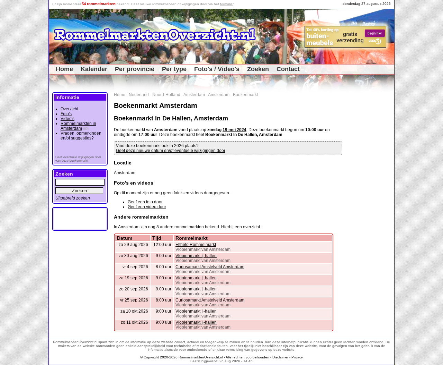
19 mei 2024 (234, 129)
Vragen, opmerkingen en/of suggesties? (81, 136)
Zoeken (258, 69)
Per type (174, 69)
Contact (288, 69)
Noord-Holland (166, 94)
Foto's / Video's (216, 69)
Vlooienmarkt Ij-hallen (196, 255)
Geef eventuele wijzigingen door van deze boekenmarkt (78, 158)
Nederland (139, 94)
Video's (67, 118)
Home (64, 69)
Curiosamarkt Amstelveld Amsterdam (209, 266)
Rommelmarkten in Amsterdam (78, 126)
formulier (226, 4)
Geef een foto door (145, 202)
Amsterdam (194, 94)
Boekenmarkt (245, 94)
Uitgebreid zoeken (72, 198)
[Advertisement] (370, 196)
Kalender (94, 69)
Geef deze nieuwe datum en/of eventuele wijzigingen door (170, 150)
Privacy (297, 357)
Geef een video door (147, 206)
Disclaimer (280, 357)
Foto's (66, 113)
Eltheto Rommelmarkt (195, 244)
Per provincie (134, 69)
